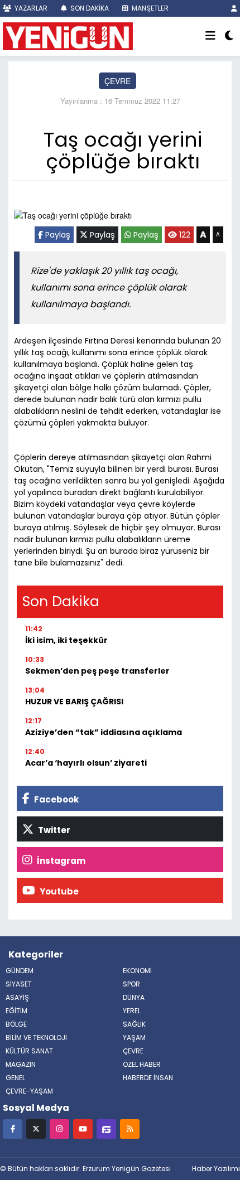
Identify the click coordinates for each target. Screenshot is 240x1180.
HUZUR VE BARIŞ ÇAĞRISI (74, 701)
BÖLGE (16, 1024)
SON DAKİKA (89, 8)
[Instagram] (59, 1128)
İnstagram (60, 861)
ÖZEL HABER (142, 1064)
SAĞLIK (134, 1024)
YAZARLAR (30, 8)
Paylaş (56, 234)
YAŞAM (134, 1037)
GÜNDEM (19, 970)
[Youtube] (83, 1128)
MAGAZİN (21, 1064)
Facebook (55, 799)
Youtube (58, 891)
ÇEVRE (117, 80)
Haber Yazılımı (216, 1168)
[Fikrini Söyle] (106, 1128)
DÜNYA (134, 997)
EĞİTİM (16, 1010)
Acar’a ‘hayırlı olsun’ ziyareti (86, 762)
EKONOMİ (137, 970)
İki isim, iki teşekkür (66, 640)
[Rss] (130, 1128)
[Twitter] (36, 1128)
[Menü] (210, 36)
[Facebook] (12, 1128)
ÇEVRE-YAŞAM (29, 1091)
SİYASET (19, 984)
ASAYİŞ (17, 997)
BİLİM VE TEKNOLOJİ (36, 1037)
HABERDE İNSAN (148, 1077)
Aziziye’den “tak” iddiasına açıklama (103, 732)
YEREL (132, 1010)
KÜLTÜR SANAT (29, 1051)
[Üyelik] (234, 8)
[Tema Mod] (229, 36)
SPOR (131, 984)
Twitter (53, 830)
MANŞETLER (149, 8)
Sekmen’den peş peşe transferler (97, 670)
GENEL (15, 1077)
